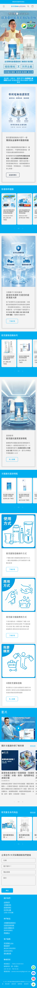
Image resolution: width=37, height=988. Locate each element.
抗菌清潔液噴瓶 (9, 925)
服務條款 (20, 984)
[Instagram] (33, 979)
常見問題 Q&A (8, 943)
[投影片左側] (14, 229)
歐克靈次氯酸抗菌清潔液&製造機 (16, 981)
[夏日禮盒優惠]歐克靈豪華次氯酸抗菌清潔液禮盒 (24, 211)
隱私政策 (7, 984)
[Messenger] (33, 973)
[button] (4, 6)
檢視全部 (33, 746)
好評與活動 (7, 910)
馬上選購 (12, 459)
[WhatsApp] (33, 984)
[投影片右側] (23, 229)
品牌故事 (7, 902)
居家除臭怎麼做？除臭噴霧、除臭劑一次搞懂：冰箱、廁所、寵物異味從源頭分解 (17, 775)
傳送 (7, 890)
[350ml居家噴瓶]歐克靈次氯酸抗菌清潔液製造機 (8, 357)
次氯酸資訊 (7, 905)
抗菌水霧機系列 (9, 928)
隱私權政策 (7, 953)
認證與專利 (13, 175)
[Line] (33, 967)
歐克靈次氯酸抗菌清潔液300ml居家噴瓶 (24, 496)
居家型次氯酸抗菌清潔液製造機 (24, 357)
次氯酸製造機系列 (10, 923)
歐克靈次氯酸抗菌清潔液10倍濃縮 (8, 495)
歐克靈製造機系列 (24, 836)
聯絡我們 (7, 946)
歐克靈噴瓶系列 (8, 836)
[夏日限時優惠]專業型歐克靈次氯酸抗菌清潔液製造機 (9, 211)
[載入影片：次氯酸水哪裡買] (18, 728)
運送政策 (26, 984)
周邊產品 (7, 933)
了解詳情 (12, 321)
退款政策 (13, 984)
